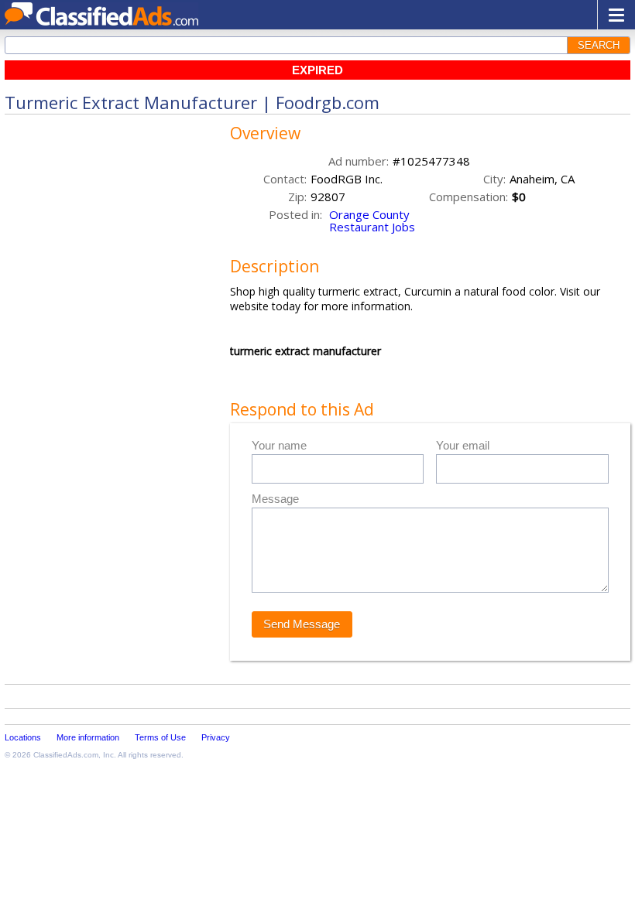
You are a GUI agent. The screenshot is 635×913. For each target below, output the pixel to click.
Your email (462, 445)
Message (275, 498)
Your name (279, 445)
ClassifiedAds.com (65, 755)
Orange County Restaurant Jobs (372, 220)
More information (88, 737)
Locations (23, 737)
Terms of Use (160, 737)
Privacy (215, 737)
